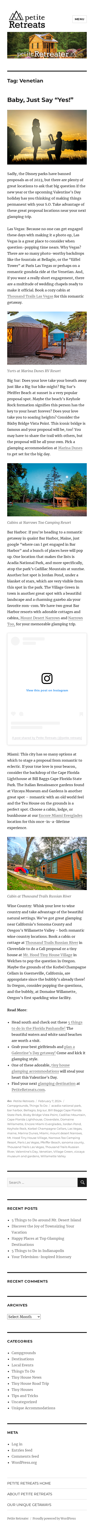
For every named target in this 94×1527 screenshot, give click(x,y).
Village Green (63, 1151)
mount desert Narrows (66, 1133)
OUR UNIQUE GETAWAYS (29, 1505)
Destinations (23, 1359)
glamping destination (57, 1083)
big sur (42, 1110)
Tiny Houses (22, 1389)
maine (12, 1133)
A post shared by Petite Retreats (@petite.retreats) (47, 738)
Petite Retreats (23, 1101)
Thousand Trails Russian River (52, 942)
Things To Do (38, 1105)
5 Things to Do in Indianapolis (38, 1250)
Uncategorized (24, 1402)
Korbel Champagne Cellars (47, 1128)
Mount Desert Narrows (40, 618)
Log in (17, 1444)
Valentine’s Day (27, 1151)
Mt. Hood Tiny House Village (47, 955)
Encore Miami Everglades (60, 815)
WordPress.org (24, 1462)
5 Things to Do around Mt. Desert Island (46, 1220)
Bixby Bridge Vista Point (40, 1115)
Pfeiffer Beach (50, 1142)
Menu (79, 19)
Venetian (45, 1151)
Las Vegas (75, 1128)
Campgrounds (17, 1105)
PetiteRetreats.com (28, 1089)
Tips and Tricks (25, 1396)
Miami (44, 1133)
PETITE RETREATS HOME (29, 1483)
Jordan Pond (72, 1124)
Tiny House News (27, 1377)
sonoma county (73, 1142)
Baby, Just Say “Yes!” (40, 99)
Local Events (22, 1365)
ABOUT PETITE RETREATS (29, 1494)
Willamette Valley (53, 1156)
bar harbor (14, 1110)
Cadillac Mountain (72, 1115)
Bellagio (30, 1110)
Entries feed (22, 1450)
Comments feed (25, 1456)
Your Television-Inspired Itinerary (41, 1257)
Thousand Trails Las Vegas (30, 296)
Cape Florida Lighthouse (24, 1119)
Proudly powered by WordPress (54, 1518)
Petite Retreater (18, 1518)
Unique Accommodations (33, 1408)
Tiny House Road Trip (30, 1383)
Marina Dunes (70, 448)
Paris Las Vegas (28, 1142)
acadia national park (66, 1105)
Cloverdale (51, 1119)
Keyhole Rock (16, 1128)
